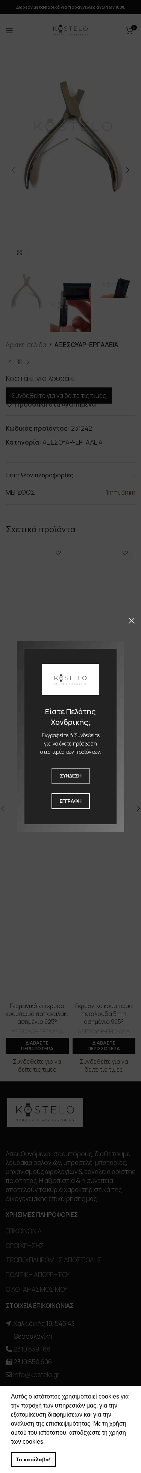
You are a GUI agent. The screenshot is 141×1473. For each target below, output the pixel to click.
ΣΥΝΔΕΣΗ (71, 775)
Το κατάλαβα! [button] (33, 1459)
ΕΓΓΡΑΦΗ (71, 800)
